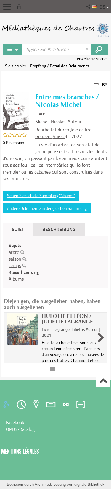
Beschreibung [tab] (58, 229)
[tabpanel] (55, 224)
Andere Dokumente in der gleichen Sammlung (47, 208)
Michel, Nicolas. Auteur (58, 121)
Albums (16, 279)
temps (15, 265)
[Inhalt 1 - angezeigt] (52, 369)
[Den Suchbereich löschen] (87, 49)
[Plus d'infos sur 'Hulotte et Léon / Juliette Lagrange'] (22, 329)
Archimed (43, 484)
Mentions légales (20, 451)
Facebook (15, 422)
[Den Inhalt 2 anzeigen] (59, 369)
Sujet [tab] (18, 229)
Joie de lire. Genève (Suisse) (63, 133)
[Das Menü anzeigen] (7, 7)
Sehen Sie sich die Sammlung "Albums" (41, 195)
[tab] (7, 404)
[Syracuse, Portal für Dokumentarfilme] (55, 29)
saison (15, 259)
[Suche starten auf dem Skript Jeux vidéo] (99, 49)
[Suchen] (22, 252)
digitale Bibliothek (89, 484)
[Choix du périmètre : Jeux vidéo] (12, 49)
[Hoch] (103, 381)
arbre (14, 252)
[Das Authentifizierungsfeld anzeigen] (20, 6)
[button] (89, 6)
